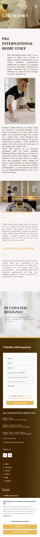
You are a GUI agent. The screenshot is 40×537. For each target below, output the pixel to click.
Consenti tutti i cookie (20, 532)
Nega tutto (20, 526)
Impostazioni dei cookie (20, 521)
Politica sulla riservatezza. (24, 398)
